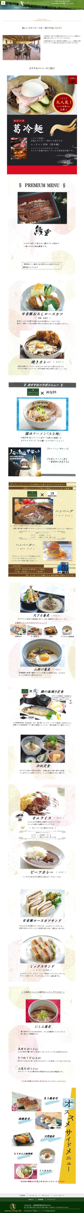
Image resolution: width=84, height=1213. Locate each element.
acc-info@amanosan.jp (60, 1207)
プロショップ (45, 1195)
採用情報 (40, 1199)
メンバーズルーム (58, 1195)
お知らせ (31, 1199)
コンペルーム (33, 1195)
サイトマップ (51, 1199)
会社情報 (22, 1195)
